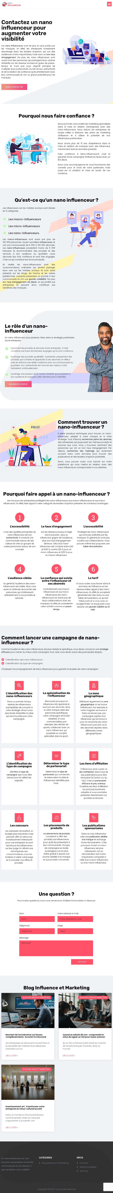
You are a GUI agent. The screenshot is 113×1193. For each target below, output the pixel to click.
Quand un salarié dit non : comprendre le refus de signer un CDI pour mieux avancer (84, 1035)
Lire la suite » (12, 1055)
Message (23, 938)
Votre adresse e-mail (67, 914)
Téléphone (24, 926)
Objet (60, 926)
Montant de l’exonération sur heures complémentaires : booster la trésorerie (26, 1035)
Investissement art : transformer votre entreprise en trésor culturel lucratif (25, 1107)
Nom (21, 914)
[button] (109, 4)
